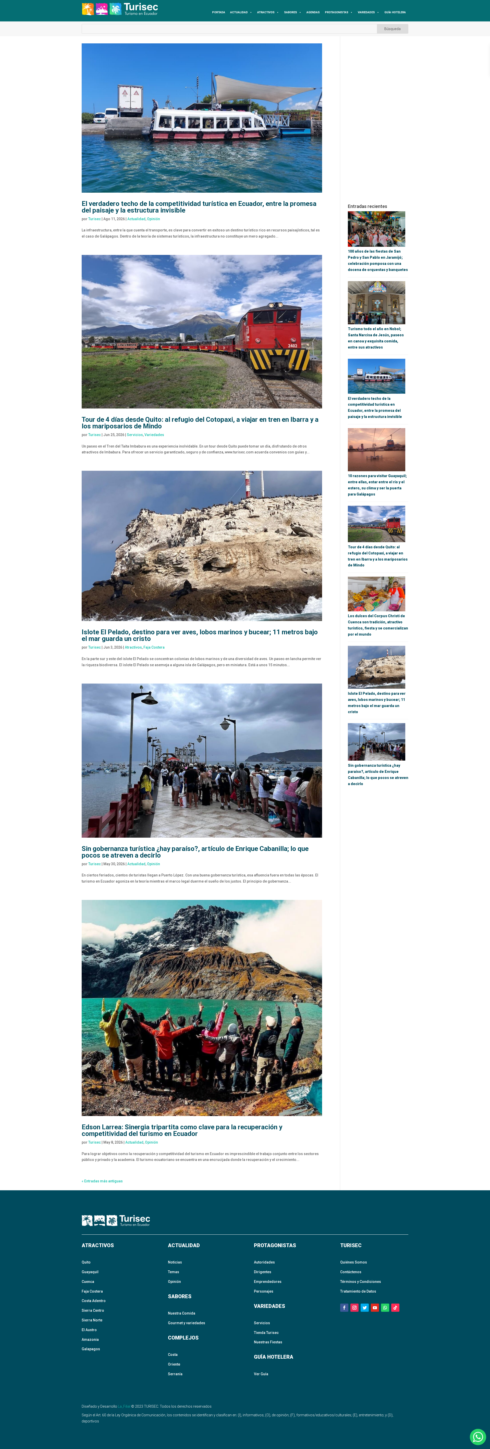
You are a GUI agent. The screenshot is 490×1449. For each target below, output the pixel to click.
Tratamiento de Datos (358, 1291)
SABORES (290, 12)
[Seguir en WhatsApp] (385, 1308)
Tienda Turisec (266, 1333)
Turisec (94, 219)
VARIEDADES (366, 12)
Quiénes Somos (353, 1262)
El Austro (89, 1330)
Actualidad (136, 219)
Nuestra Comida (181, 1313)
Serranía (175, 1374)
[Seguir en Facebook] (344, 1308)
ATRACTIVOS (266, 12)
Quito (86, 1262)
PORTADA (218, 12)
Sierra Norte (92, 1320)
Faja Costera (154, 647)
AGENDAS (313, 12)
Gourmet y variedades (186, 1323)
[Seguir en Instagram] (354, 1308)
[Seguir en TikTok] (395, 1308)
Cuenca (88, 1282)
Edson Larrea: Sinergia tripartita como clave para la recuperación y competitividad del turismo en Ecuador (182, 1130)
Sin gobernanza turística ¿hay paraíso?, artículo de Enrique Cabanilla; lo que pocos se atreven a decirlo (195, 852)
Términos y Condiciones (360, 1282)
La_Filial (124, 1406)
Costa (173, 1355)
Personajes (263, 1291)
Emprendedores (267, 1282)
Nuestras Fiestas (268, 1342)
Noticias (175, 1262)
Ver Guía (261, 1374)
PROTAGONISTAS (336, 12)
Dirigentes (262, 1272)
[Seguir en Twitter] (365, 1308)
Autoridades (264, 1262)
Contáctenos (350, 1272)
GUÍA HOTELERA (395, 12)
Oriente (174, 1364)
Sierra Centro (93, 1310)
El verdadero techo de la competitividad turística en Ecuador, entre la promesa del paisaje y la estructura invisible (199, 207)
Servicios (135, 435)
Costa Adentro (94, 1301)
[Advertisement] (378, 119)
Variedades (154, 435)
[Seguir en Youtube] (375, 1308)
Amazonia (90, 1339)
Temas (173, 1272)
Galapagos (91, 1349)
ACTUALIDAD (239, 12)
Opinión (153, 219)
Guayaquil (90, 1272)
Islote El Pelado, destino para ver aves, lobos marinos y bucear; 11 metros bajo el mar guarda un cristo (200, 635)
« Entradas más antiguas (102, 1181)
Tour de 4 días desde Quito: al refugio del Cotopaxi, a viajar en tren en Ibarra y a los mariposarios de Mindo (200, 423)
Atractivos (133, 647)
